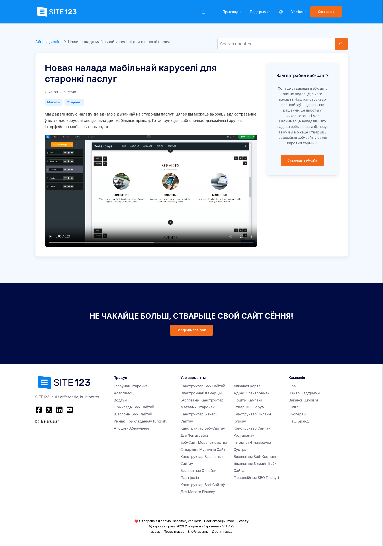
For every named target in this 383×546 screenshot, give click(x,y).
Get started (326, 12)
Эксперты (297, 414)
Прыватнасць (174, 531)
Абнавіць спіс (47, 42)
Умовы (155, 531)
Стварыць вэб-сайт (302, 160)
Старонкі (74, 102)
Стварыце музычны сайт (202, 450)
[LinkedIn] (59, 409)
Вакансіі (303, 400)
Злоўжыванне (198, 531)
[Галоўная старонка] (203, 11)
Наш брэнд (299, 421)
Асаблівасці (124, 393)
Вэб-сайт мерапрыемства (203, 442)
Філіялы (295, 407)
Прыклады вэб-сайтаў (134, 407)
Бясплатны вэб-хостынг (255, 457)
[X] (49, 409)
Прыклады (232, 12)
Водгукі (120, 400)
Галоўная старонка (131, 386)
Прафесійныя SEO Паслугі (256, 478)
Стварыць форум (249, 407)
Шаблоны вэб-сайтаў (133, 414)
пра (292, 386)
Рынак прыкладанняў (141, 421)
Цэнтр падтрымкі (304, 393)
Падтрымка (260, 12)
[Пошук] (341, 44)
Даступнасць (222, 531)
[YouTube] (69, 409)
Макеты (53, 102)
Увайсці (298, 12)
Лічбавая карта (247, 386)
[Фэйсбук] (39, 409)
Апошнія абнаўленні (131, 428)
